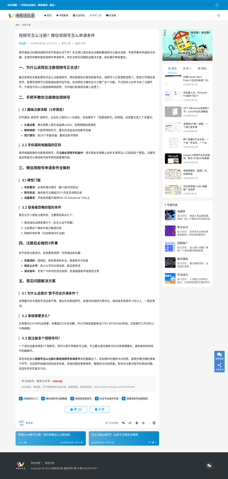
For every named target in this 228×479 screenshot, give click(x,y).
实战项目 (80, 15)
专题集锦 (63, 15)
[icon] (209, 465)
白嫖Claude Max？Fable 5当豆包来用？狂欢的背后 (195, 80)
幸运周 (22, 43)
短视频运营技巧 (83, 398)
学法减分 (182, 274)
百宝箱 (112, 15)
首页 (49, 15)
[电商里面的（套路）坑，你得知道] (173, 174)
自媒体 (181, 211)
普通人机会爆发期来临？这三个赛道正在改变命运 (193, 217)
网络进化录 (57, 468)
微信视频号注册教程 (56, 398)
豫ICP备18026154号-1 (86, 468)
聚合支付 (182, 227)
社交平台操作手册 (109, 398)
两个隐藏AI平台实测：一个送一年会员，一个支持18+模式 (196, 142)
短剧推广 (182, 243)
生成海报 (113, 422)
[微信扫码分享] (123, 423)
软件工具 (96, 15)
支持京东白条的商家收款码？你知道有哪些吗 (192, 233)
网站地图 (35, 462)
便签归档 (49, 462)
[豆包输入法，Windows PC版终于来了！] (173, 96)
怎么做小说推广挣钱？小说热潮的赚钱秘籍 (192, 249)
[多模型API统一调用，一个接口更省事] (173, 127)
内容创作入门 (31, 398)
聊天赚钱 (182, 259)
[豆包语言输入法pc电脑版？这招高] (173, 190)
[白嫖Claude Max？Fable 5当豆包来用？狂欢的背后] (173, 80)
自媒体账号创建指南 (137, 398)
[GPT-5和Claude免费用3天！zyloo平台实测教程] (173, 111)
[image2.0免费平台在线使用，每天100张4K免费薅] (173, 158)
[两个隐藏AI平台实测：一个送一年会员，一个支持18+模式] (173, 143)
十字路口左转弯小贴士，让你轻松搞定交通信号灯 (193, 281)
